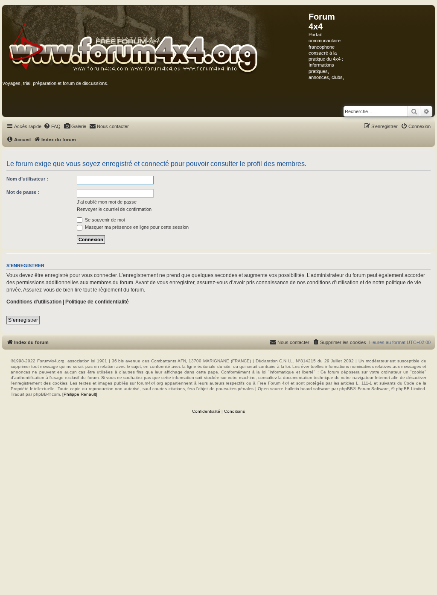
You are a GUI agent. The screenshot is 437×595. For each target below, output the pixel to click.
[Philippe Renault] (79, 394)
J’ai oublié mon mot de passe (107, 201)
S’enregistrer (23, 320)
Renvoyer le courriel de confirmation (114, 209)
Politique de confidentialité (97, 302)
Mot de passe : (22, 192)
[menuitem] (52, 126)
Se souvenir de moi (104, 219)
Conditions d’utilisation (33, 302)
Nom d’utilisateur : (27, 178)
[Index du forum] (156, 40)
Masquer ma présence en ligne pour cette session (136, 227)
